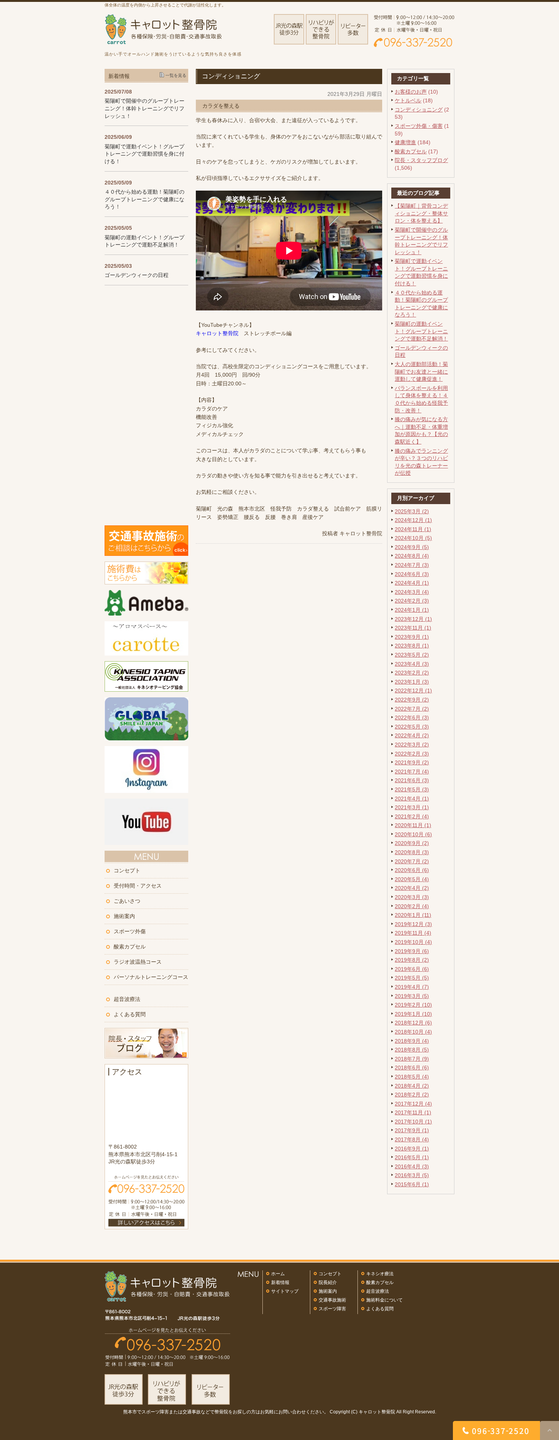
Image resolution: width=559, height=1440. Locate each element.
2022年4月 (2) (412, 735)
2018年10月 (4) (413, 1032)
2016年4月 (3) (412, 1166)
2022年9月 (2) (412, 700)
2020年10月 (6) (413, 834)
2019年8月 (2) (412, 960)
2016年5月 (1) (412, 1157)
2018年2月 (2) (412, 1095)
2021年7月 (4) (412, 772)
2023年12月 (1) (413, 619)
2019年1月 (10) (413, 1014)
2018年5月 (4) (412, 1077)
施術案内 (124, 916)
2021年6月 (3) (412, 780)
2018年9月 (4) (412, 1041)
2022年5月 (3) (412, 727)
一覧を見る (175, 75)
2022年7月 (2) (412, 709)
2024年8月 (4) (412, 556)
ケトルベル (408, 100)
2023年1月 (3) (412, 682)
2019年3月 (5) (412, 996)
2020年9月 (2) (412, 843)
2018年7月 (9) (412, 1059)
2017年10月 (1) (413, 1122)
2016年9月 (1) (412, 1149)
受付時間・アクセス (138, 886)
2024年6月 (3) (412, 574)
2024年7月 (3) (412, 565)
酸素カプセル (411, 151)
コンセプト (127, 870)
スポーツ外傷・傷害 (419, 126)
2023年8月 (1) (412, 646)
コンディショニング (419, 110)
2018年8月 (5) (412, 1050)
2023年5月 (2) (412, 655)
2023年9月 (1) (412, 637)
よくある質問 (130, 1014)
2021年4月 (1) (412, 799)
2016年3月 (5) (412, 1175)
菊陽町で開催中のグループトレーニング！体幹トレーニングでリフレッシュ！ (144, 108)
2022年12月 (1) (413, 690)
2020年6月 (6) (412, 870)
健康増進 (405, 142)
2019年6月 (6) (412, 969)
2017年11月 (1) (413, 1112)
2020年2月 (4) (412, 906)
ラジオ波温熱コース (138, 962)
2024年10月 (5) (413, 538)
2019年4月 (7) (412, 987)
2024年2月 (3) (412, 601)
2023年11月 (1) (413, 628)
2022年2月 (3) (412, 754)
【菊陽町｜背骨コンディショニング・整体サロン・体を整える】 (421, 213)
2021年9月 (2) (412, 762)
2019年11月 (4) (413, 933)
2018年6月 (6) (412, 1067)
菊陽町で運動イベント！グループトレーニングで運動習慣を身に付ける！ (144, 153)
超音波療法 (127, 999)
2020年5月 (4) (412, 879)
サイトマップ (285, 1291)
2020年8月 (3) (412, 852)
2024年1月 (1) (412, 610)
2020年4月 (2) (412, 888)
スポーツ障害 (332, 1308)
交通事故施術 (332, 1300)
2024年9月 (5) (412, 547)
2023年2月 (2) (412, 673)
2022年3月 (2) (412, 744)
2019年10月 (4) (413, 942)
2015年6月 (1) (412, 1184)
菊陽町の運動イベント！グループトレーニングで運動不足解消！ (421, 331)
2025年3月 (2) (412, 511)
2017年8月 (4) (412, 1139)
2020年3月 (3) (412, 897)
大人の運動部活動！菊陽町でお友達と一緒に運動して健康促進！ (421, 371)
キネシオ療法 (380, 1273)
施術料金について (384, 1300)
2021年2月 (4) (412, 816)
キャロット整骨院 (217, 333)
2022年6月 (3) (412, 717)
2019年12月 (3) (413, 924)
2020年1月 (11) (413, 915)
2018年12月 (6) (413, 1023)
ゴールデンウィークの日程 (136, 275)
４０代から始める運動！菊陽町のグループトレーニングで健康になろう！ (144, 199)
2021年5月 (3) (412, 789)
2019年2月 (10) (413, 1005)
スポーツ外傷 (130, 931)
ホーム (278, 1273)
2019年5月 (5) (412, 978)
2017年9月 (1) (412, 1130)
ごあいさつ (127, 901)
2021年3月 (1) (412, 807)
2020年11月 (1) (413, 825)
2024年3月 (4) (412, 592)
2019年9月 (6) (412, 951)
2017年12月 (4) (413, 1104)
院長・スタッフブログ (421, 160)
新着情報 (280, 1282)
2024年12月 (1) (413, 520)
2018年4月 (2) (412, 1086)
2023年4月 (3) (412, 664)
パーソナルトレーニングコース (151, 977)
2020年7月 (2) (412, 861)
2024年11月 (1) (413, 529)
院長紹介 (328, 1282)
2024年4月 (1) (412, 583)
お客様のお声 (411, 92)
